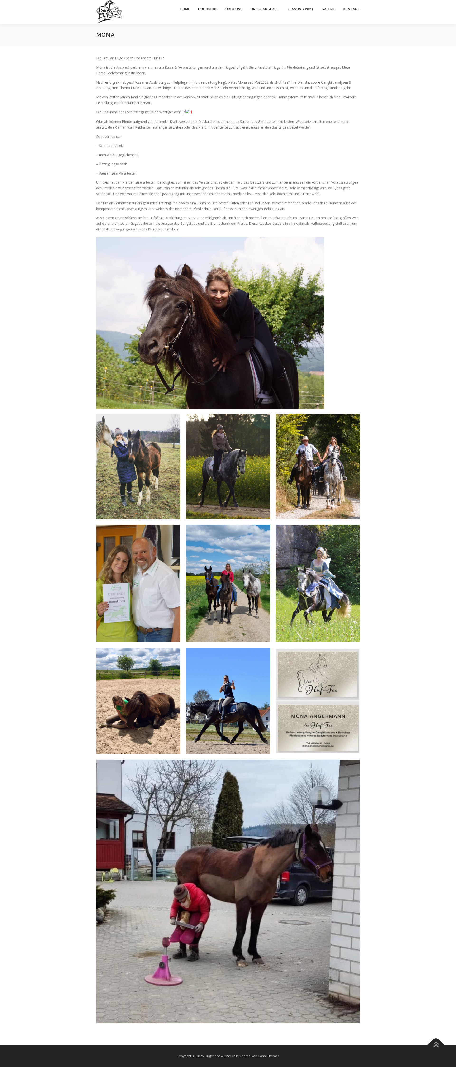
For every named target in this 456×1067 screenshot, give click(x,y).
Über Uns (233, 9)
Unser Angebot (265, 9)
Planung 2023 (301, 9)
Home (185, 9)
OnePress (231, 1056)
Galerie (328, 9)
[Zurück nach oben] (436, 1044)
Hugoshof (207, 9)
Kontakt (351, 9)
